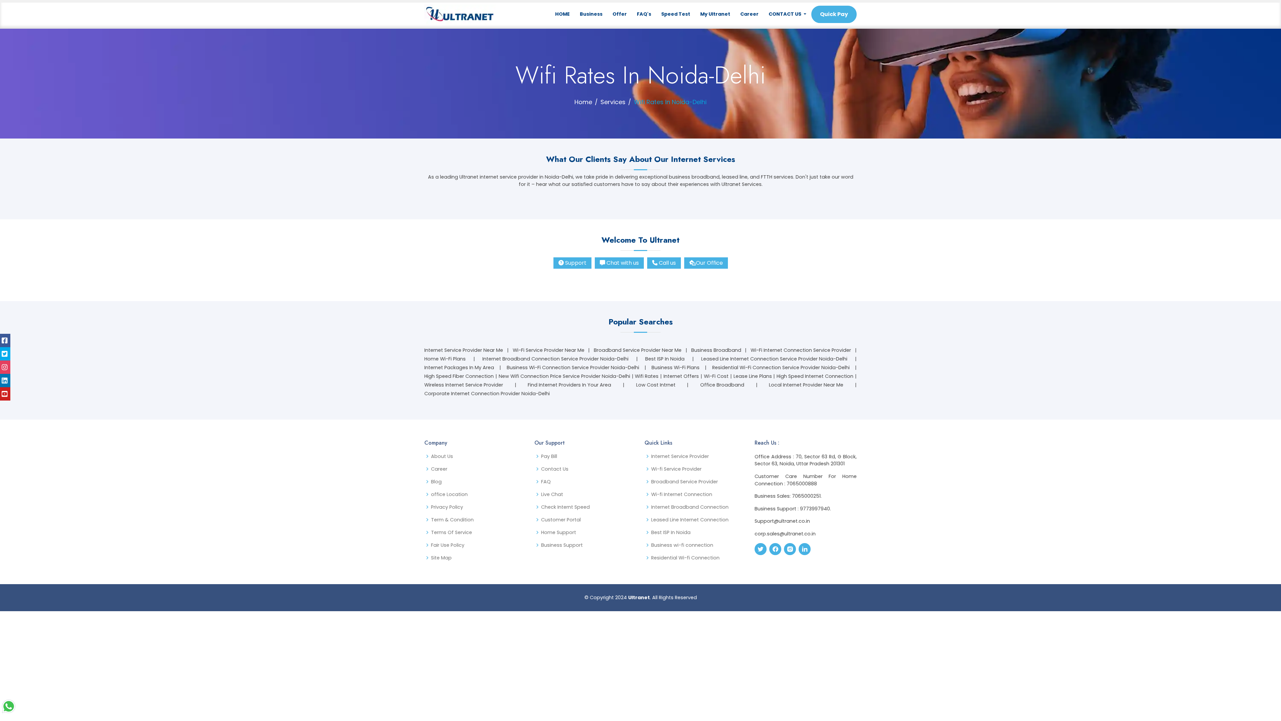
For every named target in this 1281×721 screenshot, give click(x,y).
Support (575, 263)
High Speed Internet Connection (815, 376)
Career (749, 14)
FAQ (546, 481)
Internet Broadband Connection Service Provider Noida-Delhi (555, 358)
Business (591, 14)
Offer (619, 14)
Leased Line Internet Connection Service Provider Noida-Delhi (774, 358)
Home (583, 102)
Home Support (558, 532)
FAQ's (644, 14)
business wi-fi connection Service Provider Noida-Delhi (573, 367)
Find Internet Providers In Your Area (569, 385)
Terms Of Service (451, 532)
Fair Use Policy (447, 545)
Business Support (562, 545)
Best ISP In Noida (665, 358)
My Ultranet (715, 14)
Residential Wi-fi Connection (685, 557)
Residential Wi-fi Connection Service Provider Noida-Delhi (781, 367)
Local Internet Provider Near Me (806, 385)
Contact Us (554, 469)
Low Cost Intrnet (656, 385)
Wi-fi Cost (716, 376)
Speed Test (675, 14)
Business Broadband (716, 350)
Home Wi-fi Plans (445, 358)
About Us (442, 456)
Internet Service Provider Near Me (463, 350)
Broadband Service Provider (684, 481)
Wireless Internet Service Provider (463, 385)
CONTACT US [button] (785, 14)
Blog (436, 481)
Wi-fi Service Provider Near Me (548, 350)
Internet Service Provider (680, 456)
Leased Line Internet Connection (690, 519)
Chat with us (622, 263)
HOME (562, 14)
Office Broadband (722, 385)
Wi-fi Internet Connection (681, 494)
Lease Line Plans (753, 376)
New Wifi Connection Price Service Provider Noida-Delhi (564, 376)
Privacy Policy (447, 507)
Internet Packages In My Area (459, 367)
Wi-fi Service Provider (676, 469)
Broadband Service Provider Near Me (638, 350)
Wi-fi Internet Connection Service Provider (801, 350)
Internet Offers (681, 376)
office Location (449, 494)
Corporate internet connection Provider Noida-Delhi (487, 393)
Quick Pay (834, 14)
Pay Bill (549, 456)
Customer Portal (561, 519)
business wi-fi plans (676, 367)
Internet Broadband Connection (690, 507)
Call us (667, 263)
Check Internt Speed (565, 507)
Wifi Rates (647, 376)
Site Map (441, 557)
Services (612, 102)
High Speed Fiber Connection (459, 376)
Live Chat (552, 494)
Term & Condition (452, 519)
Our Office (709, 263)
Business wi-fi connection (682, 545)
